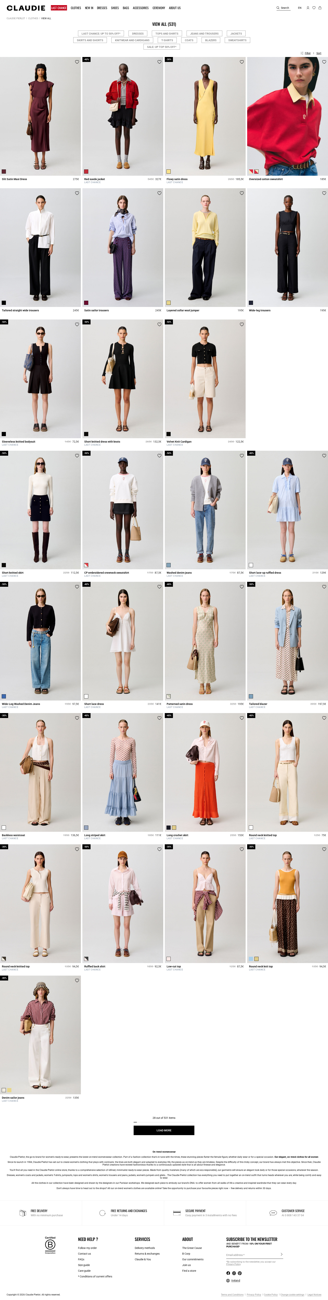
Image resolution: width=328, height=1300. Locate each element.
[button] (59, 8)
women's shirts (90, 1175)
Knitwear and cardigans (132, 40)
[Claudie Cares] (50, 1245)
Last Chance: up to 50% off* (101, 33)
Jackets (236, 33)
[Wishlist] (77, 62)
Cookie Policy (271, 1294)
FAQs (81, 1259)
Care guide (84, 1270)
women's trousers (108, 1175)
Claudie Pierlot (16, 18)
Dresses (138, 33)
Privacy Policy (253, 1294)
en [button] (299, 7)
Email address (234, 1255)
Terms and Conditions (232, 1294)
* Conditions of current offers (95, 1276)
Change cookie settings (292, 1294)
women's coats (23, 1175)
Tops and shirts (166, 33)
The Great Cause (192, 1247)
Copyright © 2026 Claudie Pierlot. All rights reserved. (33, 1294)
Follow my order (87, 1247)
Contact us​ (84, 1253)
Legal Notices (314, 1294)
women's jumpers (146, 1175)
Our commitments (192, 1259)
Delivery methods (145, 1247)
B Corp (186, 1253)
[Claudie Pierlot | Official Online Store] (26, 8)
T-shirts (167, 40)
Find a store (189, 1270)
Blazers (211, 40)
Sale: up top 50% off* (161, 46)
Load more (164, 1130)
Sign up (281, 1255)
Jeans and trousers (204, 33)
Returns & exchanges (147, 1253)
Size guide (84, 1265)
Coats (189, 40)
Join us (186, 1265)
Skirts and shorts (90, 40)
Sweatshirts (237, 40)
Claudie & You (143, 1259)
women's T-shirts (52, 1175)
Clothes (33, 18)
